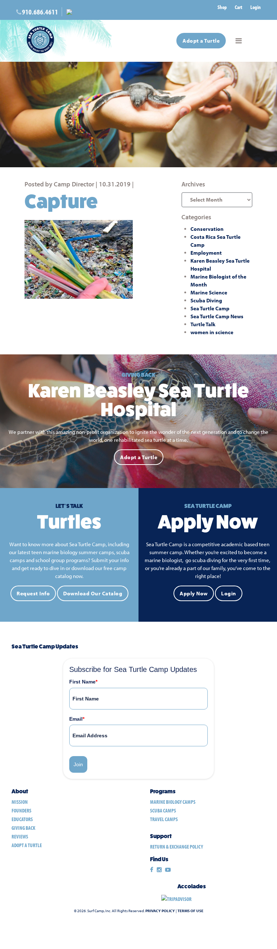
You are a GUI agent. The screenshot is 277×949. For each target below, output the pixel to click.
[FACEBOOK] (151, 870)
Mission (20, 801)
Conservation (207, 228)
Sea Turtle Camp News (216, 316)
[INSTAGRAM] (159, 870)
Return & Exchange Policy (176, 846)
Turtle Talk (202, 324)
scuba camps (163, 810)
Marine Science (208, 292)
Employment (206, 252)
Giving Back (23, 827)
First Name (83, 682)
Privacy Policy (160, 910)
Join (78, 764)
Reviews (20, 836)
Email (76, 719)
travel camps (164, 819)
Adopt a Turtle (201, 40)
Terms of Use (190, 910)
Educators (22, 819)
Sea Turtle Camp (209, 308)
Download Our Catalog (92, 593)
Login (255, 7)
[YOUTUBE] (168, 870)
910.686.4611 (40, 11)
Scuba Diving (206, 300)
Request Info (33, 593)
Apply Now (194, 593)
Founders (21, 810)
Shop (222, 7)
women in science (211, 332)
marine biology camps (172, 801)
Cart (238, 7)
